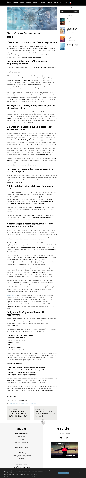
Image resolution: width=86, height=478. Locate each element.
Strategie (28, 2)
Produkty (35, 2)
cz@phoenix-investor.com (23, 442)
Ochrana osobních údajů (21, 453)
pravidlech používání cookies (32, 476)
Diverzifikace (10, 295)
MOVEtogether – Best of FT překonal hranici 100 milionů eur (72, 46)
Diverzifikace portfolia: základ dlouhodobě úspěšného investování (72, 29)
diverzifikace (21, 403)
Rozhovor (49, 2)
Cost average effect (14, 403)
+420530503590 (22, 444)
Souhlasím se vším (63, 472)
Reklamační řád (21, 459)
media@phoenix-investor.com (22, 448)
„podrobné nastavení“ (8, 472)
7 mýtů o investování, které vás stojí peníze (72, 19)
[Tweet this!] (10, 37)
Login (65, 2)
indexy (26, 403)
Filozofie (22, 2)
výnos (35, 403)
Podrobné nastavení (75, 472)
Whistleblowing (21, 458)
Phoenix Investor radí (21, 464)
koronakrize (30, 403)
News (61, 2)
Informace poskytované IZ (21, 456)
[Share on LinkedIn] (12, 37)
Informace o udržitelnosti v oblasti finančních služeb (21, 455)
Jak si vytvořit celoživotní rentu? (72, 37)
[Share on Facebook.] (8, 37)
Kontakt (56, 2)
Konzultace (42, 2)
